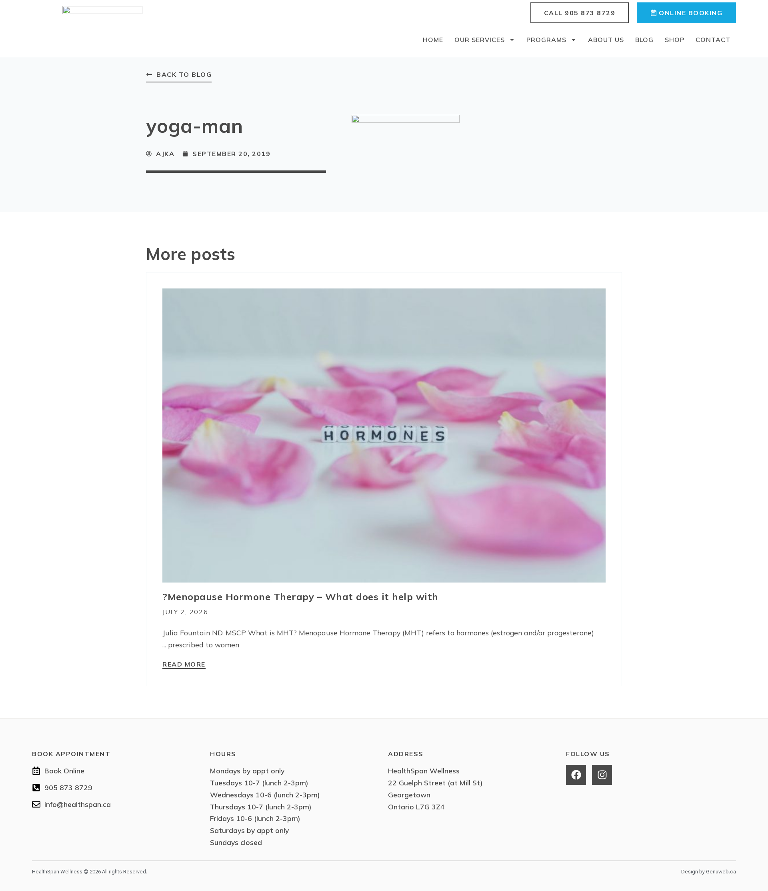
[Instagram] (602, 775)
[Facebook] (576, 775)
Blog (644, 40)
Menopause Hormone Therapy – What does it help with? (300, 597)
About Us (606, 40)
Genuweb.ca (721, 872)
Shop (674, 40)
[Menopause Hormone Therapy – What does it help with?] (384, 435)
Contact (713, 40)
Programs (546, 40)
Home (433, 40)
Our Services (479, 40)
